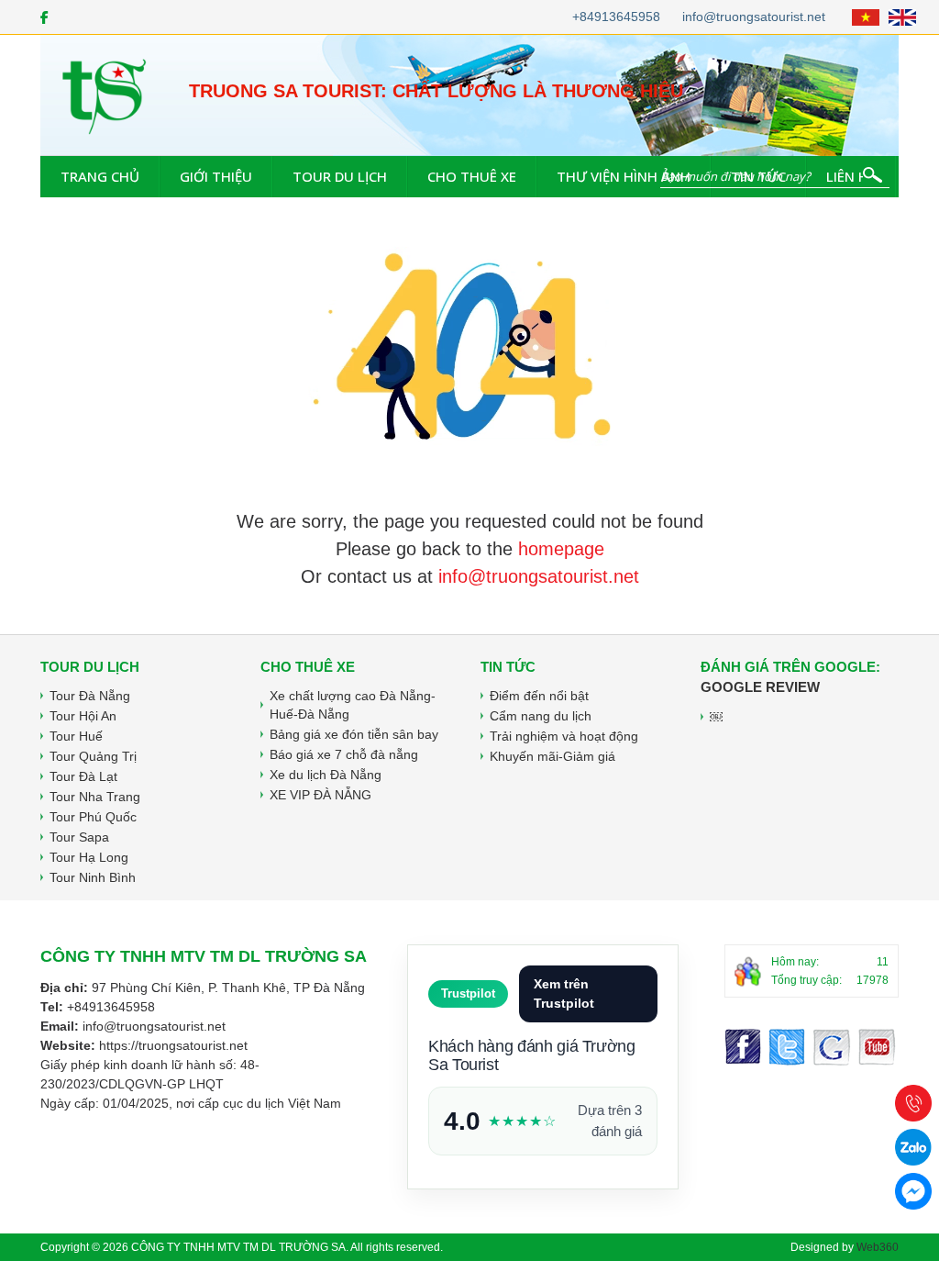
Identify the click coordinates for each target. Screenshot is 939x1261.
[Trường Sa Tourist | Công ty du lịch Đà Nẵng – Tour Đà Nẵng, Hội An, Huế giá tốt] (104, 94)
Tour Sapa (79, 837)
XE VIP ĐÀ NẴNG (320, 794)
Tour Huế (76, 736)
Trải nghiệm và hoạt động (564, 736)
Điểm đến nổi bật (539, 695)
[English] (902, 17)
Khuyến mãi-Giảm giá (552, 756)
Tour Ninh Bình (93, 877)
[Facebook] (44, 17)
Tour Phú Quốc (93, 816)
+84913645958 (616, 16)
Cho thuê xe (471, 176)
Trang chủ (100, 176)
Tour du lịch (340, 176)
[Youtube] (831, 1047)
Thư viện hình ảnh (623, 176)
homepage (561, 549)
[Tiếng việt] (865, 17)
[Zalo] (913, 1147)
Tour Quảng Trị (93, 756)
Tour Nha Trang (95, 796)
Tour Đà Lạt (83, 776)
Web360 (877, 1247)
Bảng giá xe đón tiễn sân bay (354, 734)
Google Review (760, 687)
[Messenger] (786, 1047)
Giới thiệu (216, 176)
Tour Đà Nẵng (90, 695)
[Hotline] (913, 1103)
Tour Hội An (83, 716)
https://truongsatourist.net (173, 1045)
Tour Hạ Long (89, 857)
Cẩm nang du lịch (540, 716)
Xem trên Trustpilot (564, 993)
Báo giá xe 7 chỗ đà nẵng (344, 754)
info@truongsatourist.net (753, 16)
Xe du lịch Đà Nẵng (325, 774)
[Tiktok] (877, 1047)
